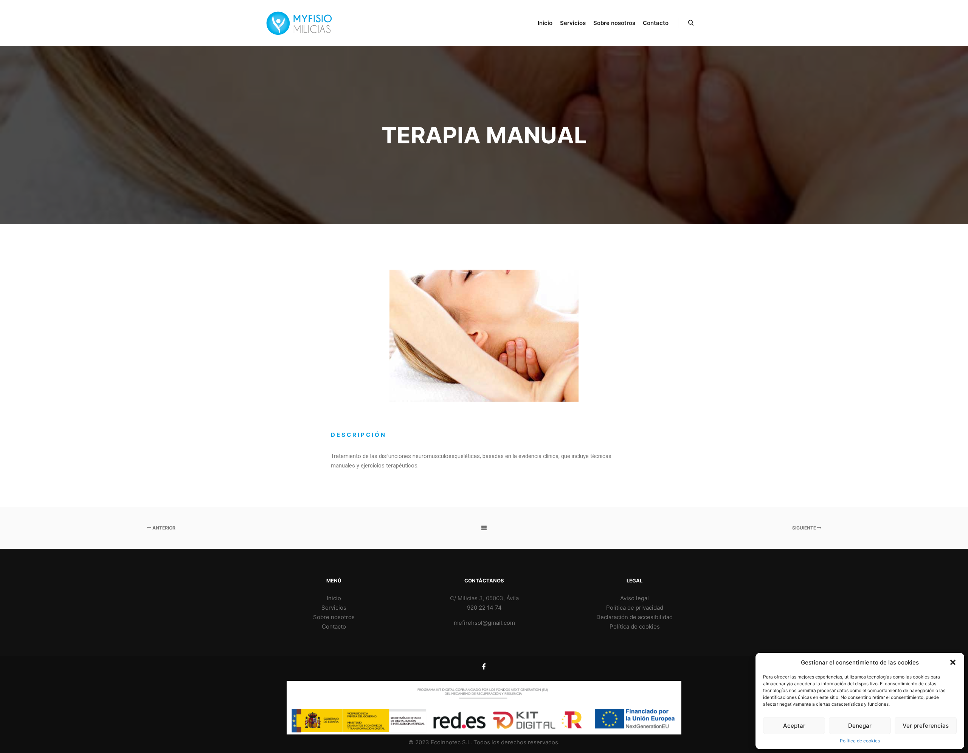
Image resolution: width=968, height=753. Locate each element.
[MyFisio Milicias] (299, 23)
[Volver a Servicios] (484, 528)
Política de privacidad (634, 607)
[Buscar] (691, 23)
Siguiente (804, 528)
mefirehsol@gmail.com (484, 622)
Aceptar (794, 725)
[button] (953, 662)
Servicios (333, 607)
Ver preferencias (926, 725)
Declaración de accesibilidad (634, 617)
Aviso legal (634, 598)
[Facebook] (484, 666)
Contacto (334, 626)
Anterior (163, 528)
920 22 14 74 (484, 607)
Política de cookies (860, 741)
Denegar (860, 725)
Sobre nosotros (334, 617)
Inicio (334, 598)
